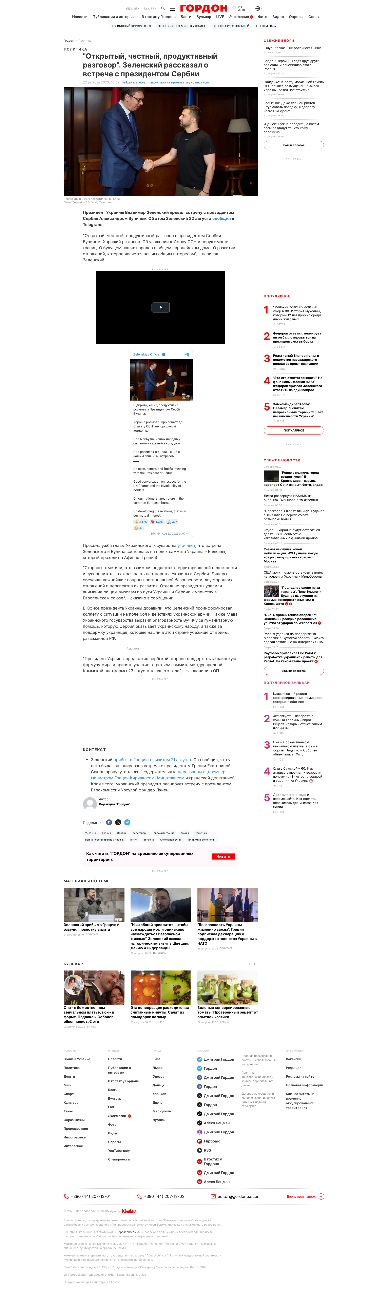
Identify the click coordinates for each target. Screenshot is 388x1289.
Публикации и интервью (115, 17)
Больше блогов (294, 145)
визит (133, 839)
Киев (156, 1059)
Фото (262, 17)
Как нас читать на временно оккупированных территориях (300, 1101)
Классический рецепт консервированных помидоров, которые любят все (298, 698)
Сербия (122, 832)
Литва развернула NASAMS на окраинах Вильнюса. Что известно (291, 498)
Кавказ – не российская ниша (293, 48)
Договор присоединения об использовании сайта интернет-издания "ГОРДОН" (258, 1100)
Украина (90, 832)
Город (157, 1050)
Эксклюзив (239, 17)
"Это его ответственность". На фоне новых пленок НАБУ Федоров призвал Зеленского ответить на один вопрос (297, 384)
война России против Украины (104, 839)
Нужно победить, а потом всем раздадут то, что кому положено (291, 128)
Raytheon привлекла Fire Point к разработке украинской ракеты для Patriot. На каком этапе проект (293, 657)
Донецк (158, 1085)
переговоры (140, 832)
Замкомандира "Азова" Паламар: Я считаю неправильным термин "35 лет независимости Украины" (298, 410)
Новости (80, 17)
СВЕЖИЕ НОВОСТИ (282, 460)
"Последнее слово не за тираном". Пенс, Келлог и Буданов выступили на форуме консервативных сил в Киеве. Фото (293, 595)
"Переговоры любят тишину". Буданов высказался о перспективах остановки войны (294, 515)
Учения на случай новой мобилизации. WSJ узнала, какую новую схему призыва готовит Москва (291, 555)
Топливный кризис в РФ (131, 26)
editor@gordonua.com (239, 1196)
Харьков (159, 1094)
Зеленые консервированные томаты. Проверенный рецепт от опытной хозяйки (227, 1012)
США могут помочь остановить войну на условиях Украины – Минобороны (294, 574)
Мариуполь (162, 1111)
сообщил (221, 218)
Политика (85, 40)
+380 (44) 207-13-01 (91, 1196)
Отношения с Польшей (231, 26)
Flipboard (212, 1141)
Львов (157, 1068)
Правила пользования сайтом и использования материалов (258, 1060)
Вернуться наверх (301, 1196)
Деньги (69, 1076)
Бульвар (203, 17)
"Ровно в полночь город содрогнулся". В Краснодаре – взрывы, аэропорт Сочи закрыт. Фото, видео (294, 478)
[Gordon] (203, 8)
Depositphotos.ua (128, 1232)
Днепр (157, 1102)
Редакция (293, 1068)
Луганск (159, 1120)
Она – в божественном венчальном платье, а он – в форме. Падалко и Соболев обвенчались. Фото (295, 748)
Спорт (69, 1094)
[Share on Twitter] (118, 822)
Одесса (158, 1076)
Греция (106, 832)
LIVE (220, 17)
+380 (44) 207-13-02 (164, 1196)
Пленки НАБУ (266, 26)
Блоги (186, 17)
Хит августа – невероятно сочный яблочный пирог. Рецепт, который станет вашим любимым (297, 722)
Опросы (296, 17)
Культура (71, 1102)
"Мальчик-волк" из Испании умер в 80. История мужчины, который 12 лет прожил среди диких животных (297, 313)
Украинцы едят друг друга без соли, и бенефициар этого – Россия (291, 65)
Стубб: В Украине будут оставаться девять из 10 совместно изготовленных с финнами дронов (292, 534)
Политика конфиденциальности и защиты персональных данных (257, 1079)
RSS (207, 1150)
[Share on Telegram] (127, 822)
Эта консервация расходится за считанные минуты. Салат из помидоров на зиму (160, 1012)
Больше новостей (294, 670)
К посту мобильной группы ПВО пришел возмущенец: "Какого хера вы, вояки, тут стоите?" (294, 86)
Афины (184, 832)
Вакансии (293, 1059)
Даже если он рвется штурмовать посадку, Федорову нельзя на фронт (289, 107)
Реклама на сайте (300, 1076)
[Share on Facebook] (109, 822)
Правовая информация (304, 1085)
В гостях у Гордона (159, 17)
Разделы (114, 1050)
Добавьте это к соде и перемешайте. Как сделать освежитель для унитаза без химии (295, 801)
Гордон (69, 40)
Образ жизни (74, 1120)
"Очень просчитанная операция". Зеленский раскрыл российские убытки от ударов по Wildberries (291, 619)
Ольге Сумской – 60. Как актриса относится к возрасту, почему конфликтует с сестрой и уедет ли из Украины (297, 774)
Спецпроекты (119, 1159)
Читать (223, 856)
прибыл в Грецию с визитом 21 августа (152, 759)
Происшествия (76, 1129)
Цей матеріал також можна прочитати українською (167, 82)
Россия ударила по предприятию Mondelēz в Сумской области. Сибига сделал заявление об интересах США (294, 638)
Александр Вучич (171, 839)
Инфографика (75, 1137)
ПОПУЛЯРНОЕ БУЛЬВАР (286, 683)
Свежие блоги (279, 41)
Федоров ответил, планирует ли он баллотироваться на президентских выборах (297, 337)
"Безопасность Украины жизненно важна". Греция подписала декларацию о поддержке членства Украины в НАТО (227, 934)
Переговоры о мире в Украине (182, 26)
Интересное (73, 1146)
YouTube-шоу (119, 1151)
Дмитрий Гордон (219, 1059)
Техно (68, 1111)
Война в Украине (77, 1059)
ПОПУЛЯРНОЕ (277, 296)
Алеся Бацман (217, 1123)
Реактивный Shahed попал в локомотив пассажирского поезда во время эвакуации (296, 359)
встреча (148, 839)
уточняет (186, 545)
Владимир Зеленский (201, 839)
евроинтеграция (164, 832)
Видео (278, 17)
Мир (67, 1085)
